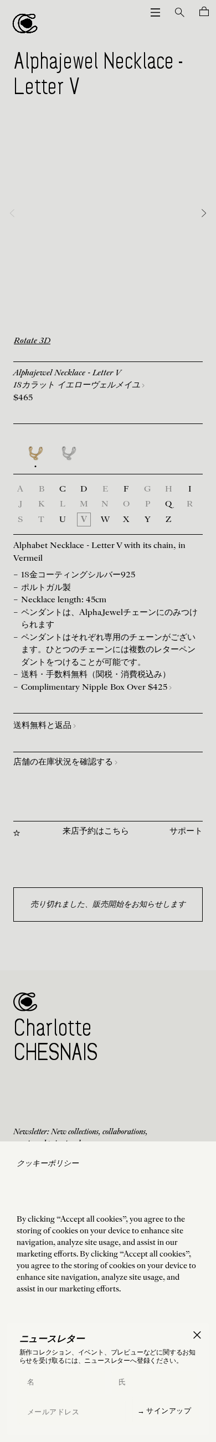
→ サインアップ (164, 1410)
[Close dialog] (197, 1335)
